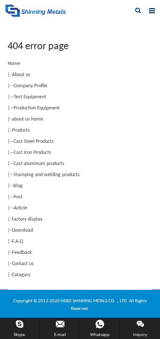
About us (21, 74)
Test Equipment (30, 97)
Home (14, 63)
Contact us (23, 263)
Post (18, 197)
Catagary (21, 274)
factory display (27, 219)
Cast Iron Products (32, 152)
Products (21, 130)
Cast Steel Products (34, 141)
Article (20, 208)
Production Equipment (37, 108)
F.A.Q (17, 241)
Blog (17, 186)
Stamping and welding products (47, 174)
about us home (27, 119)
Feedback (22, 252)
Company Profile (30, 85)
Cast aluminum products (39, 163)
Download (22, 230)
